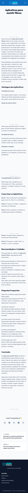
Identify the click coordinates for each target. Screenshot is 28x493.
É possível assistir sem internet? (10, 319)
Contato (3, 478)
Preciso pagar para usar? (8, 340)
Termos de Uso (5, 482)
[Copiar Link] (23, 422)
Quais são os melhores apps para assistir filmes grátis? (13, 295)
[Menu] (3, 3)
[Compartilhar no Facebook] (9, 422)
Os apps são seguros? (8, 307)
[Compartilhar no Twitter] (14, 422)
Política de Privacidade (7, 480)
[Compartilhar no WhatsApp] (5, 422)
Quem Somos (4, 475)
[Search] (25, 2)
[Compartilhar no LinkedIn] (18, 422)
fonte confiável (5, 285)
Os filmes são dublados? (8, 329)
